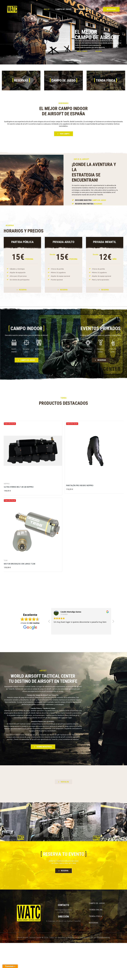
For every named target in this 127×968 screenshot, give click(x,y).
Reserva (22, 290)
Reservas (98, 204)
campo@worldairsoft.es (63, 909)
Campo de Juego (99, 200)
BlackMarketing (103, 937)
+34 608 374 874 (63, 912)
